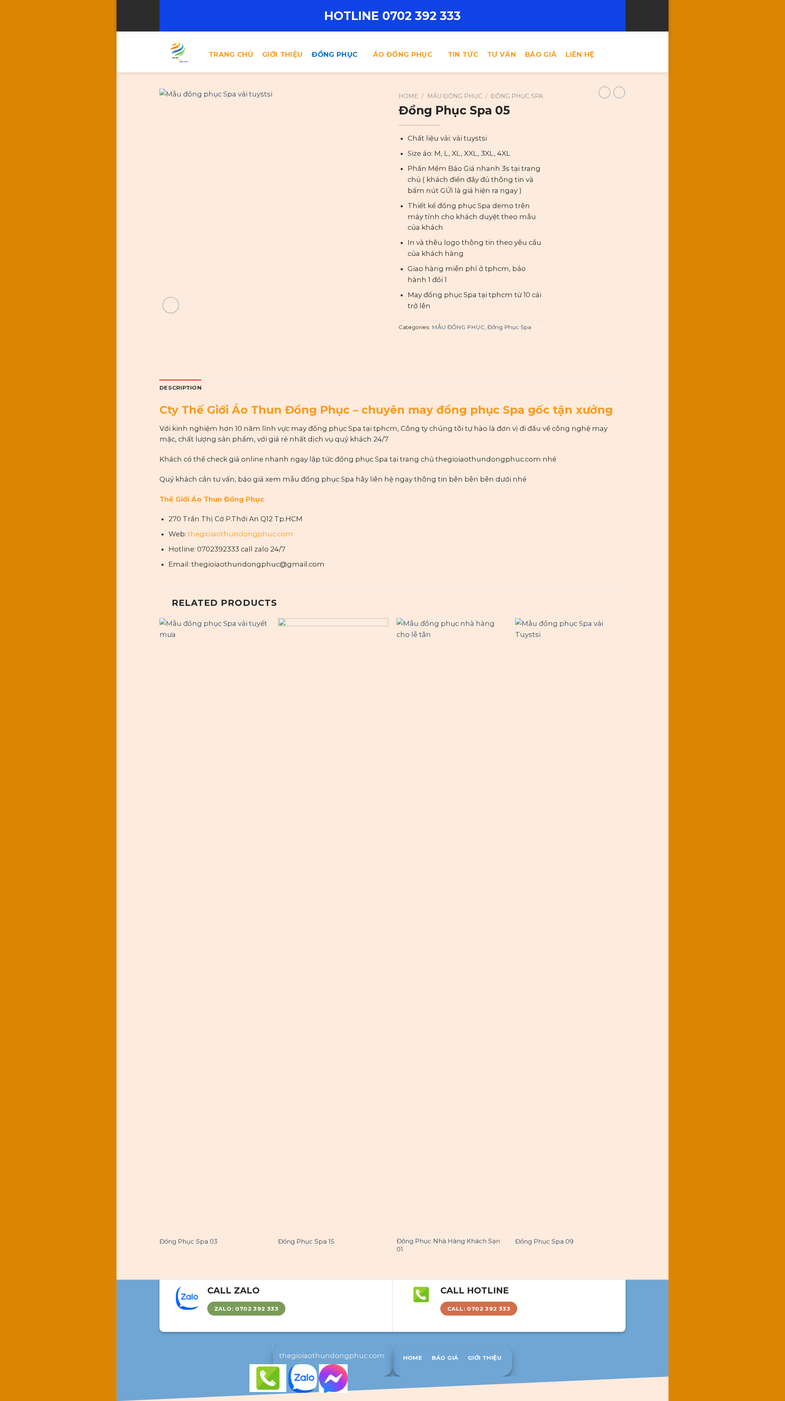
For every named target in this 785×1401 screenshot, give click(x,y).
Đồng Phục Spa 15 (306, 1241)
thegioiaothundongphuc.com (240, 534)
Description (180, 387)
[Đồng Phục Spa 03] (214, 924)
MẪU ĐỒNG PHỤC (454, 96)
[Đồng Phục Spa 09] (570, 924)
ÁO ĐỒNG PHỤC (402, 54)
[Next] (625, 944)
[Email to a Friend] (425, 345)
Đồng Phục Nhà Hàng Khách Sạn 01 (448, 1245)
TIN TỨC (463, 54)
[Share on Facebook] (403, 345)
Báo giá (540, 54)
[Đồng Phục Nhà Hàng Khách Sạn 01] (452, 924)
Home (408, 96)
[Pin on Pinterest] (435, 345)
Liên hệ (579, 54)
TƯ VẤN (501, 54)
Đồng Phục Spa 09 (544, 1241)
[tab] (180, 388)
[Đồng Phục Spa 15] (333, 924)
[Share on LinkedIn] (445, 345)
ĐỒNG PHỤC (334, 54)
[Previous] (160, 944)
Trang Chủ (231, 54)
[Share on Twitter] (414, 345)
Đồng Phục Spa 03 (188, 1241)
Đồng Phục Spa (517, 96)
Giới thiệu (282, 54)
